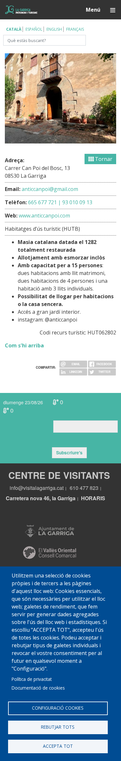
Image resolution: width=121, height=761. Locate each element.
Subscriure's (69, 452)
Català (13, 29)
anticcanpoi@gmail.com (50, 189)
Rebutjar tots (58, 727)
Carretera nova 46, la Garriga (41, 498)
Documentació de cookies (38, 688)
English (54, 29)
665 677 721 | (44, 202)
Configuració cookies (58, 708)
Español (33, 29)
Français (75, 29)
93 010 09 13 (77, 202)
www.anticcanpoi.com (44, 215)
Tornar (103, 159)
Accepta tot (58, 746)
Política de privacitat (32, 679)
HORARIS (93, 498)
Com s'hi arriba (24, 345)
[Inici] (21, 9)
